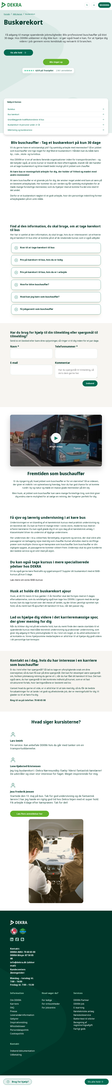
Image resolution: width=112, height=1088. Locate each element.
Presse (13, 1011)
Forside (7, 14)
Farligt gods (79, 1029)
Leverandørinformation (22, 1015)
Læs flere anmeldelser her (29, 813)
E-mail (14, 363)
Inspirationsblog (18, 1022)
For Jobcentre (48, 1007)
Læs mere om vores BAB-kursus (26, 579)
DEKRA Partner (81, 1000)
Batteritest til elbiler (84, 1018)
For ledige (47, 1000)
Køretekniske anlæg (83, 1011)
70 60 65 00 (29, 951)
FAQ (12, 1007)
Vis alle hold (16, 52)
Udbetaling (16, 1054)
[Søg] (87, 5)
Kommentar (62, 363)
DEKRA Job (78, 1004)
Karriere (14, 1004)
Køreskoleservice (82, 1015)
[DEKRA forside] (12, 5)
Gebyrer (14, 1018)
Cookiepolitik (17, 1033)
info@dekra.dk (18, 962)
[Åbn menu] (94, 5)
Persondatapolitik (19, 1030)
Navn (14, 346)
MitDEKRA (104, 5)
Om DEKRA (15, 1000)
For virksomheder (51, 1004)
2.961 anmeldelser (64, 70)
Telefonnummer (66, 346)
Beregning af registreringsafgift (83, 1023)
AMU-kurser (17, 14)
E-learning (78, 1007)
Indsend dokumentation (22, 1051)
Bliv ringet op (56, 62)
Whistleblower (17, 1026)
